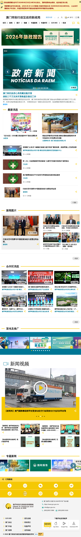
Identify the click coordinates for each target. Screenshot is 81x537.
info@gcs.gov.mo (49, 507)
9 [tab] (47, 351)
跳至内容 (49, 17)
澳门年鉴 (8, 526)
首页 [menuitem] (4, 23)
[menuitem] (11, 23)
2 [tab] (34, 351)
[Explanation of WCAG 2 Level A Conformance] (39, 534)
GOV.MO (8, 518)
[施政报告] (40, 465)
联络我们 (27, 522)
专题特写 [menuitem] (44, 23)
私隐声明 (27, 526)
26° (71, 17)
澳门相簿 (8, 530)
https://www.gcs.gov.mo (51, 504)
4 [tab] (38, 351)
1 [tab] (32, 351)
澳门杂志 (8, 522)
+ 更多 (74, 202)
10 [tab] (49, 351)
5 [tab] (39, 351)
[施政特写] (62, 465)
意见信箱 (27, 518)
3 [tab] (36, 351)
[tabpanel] (40, 343)
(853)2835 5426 (63, 510)
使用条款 (27, 530)
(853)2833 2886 (49, 510)
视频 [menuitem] (25, 23)
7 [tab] (43, 351)
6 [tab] (41, 351)
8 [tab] (45, 351)
